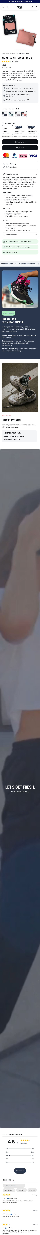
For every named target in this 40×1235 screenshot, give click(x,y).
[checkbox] (32, 1190)
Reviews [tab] (8, 1180)
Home (3, 53)
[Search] (7, 7)
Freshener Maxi (10, 53)
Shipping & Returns (11, 234)
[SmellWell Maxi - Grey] (18, 114)
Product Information (12, 174)
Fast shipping (11, 164)
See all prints (5, 119)
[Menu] (3, 7)
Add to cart (21, 142)
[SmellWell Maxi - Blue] (4, 114)
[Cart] (36, 7)
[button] (20, 1149)
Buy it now (20, 148)
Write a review (20, 1171)
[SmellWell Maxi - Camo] (11, 114)
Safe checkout (11, 167)
